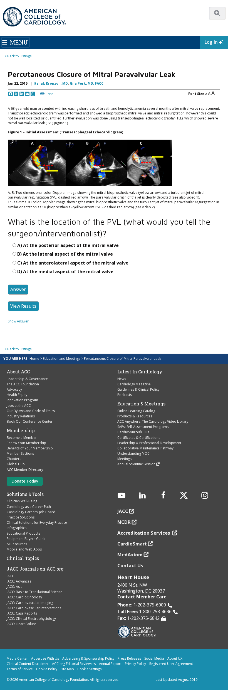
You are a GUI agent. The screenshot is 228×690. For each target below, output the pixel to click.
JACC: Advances (19, 581)
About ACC (18, 372)
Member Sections (20, 453)
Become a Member (22, 437)
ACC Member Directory (25, 469)
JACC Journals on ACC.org (35, 569)
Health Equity (17, 394)
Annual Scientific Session (136, 464)
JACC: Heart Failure (21, 624)
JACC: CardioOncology (24, 597)
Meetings (124, 458)
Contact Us (130, 565)
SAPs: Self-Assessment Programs (142, 426)
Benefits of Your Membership (30, 448)
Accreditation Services (144, 533)
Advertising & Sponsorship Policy (88, 658)
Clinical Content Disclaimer (28, 663)
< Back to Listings (17, 56)
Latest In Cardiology (139, 372)
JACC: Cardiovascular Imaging (30, 602)
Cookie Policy (46, 669)
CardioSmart (132, 543)
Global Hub (16, 464)
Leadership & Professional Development (149, 443)
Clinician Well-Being (22, 501)
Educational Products (23, 533)
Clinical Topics (23, 558)
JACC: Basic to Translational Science (34, 591)
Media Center (17, 658)
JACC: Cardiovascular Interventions (34, 608)
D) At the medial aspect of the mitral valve (65, 271)
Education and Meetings (61, 358)
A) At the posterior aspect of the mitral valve (68, 245)
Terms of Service (20, 669)
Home (34, 358)
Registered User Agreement (171, 663)
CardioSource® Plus (133, 432)
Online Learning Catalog (136, 410)
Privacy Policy (135, 663)
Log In (211, 42)
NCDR (124, 522)
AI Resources (17, 544)
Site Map (67, 669)
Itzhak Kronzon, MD (51, 83)
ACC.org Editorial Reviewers (74, 663)
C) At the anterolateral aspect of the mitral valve (72, 263)
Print (49, 94)
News (121, 378)
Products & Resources (134, 416)
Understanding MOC (133, 453)
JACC (10, 576)
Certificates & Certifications (138, 437)
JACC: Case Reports (22, 613)
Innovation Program (22, 400)
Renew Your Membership (26, 443)
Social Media (154, 658)
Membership (21, 430)
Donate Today (24, 481)
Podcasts (124, 394)
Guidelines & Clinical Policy (138, 389)
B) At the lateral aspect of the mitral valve (65, 254)
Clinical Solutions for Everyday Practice (37, 522)
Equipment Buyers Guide (26, 538)
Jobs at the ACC (19, 405)
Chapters (14, 458)
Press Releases (129, 658)
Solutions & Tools (25, 494)
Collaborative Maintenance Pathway (145, 448)
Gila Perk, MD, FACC (86, 83)
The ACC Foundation (23, 384)
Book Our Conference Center (30, 421)
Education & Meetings (141, 404)
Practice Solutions (20, 517)
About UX (174, 658)
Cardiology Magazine (134, 384)
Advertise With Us (45, 658)
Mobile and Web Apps (24, 549)
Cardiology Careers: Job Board (31, 512)
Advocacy (14, 389)
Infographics (16, 527)
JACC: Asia (15, 586)
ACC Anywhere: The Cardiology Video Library (152, 421)
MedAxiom (130, 554)
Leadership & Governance (27, 378)
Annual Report (110, 663)
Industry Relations (21, 416)
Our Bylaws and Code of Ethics (31, 410)
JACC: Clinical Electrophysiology (31, 618)
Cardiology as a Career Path (29, 506)
